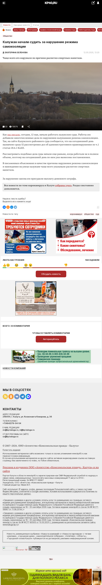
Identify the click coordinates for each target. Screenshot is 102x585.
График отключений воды (50, 30)
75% (66, 265)
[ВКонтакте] (4, 207)
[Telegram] (15, 207)
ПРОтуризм (32, 30)
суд (97, 214)
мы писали (13, 134)
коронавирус (76, 214)
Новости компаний (14, 368)
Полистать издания (11, 450)
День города (19, 30)
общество (89, 214)
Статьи (36, 25)
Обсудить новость (51, 274)
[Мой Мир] (11, 207)
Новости (6, 25)
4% (8, 265)
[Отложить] (23, 126)
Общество (7, 36)
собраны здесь (63, 185)
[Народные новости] (93, 2)
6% (26, 265)
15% (16, 265)
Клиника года (69, 30)
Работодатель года (87, 30)
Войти (98, 3)
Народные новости (22, 25)
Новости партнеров (72, 534)
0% (4, 265)
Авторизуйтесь (51, 339)
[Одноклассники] (8, 207)
